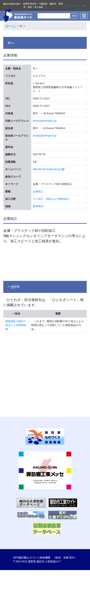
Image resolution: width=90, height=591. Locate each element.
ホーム (10, 26)
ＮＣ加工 (38, 198)
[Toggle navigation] (84, 16)
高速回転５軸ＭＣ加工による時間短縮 (15, 325)
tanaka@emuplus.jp (45, 120)
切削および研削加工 (57, 198)
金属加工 (38, 191)
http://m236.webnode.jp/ (47, 169)
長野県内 (38, 206)
